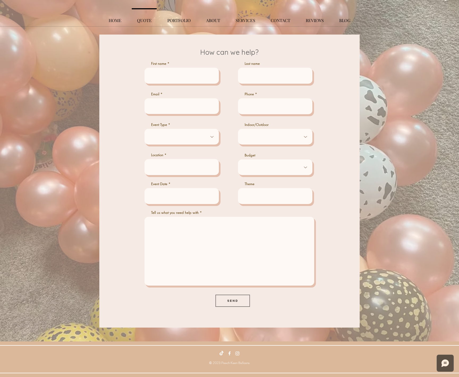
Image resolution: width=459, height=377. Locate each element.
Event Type (159, 124)
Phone (249, 94)
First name (158, 63)
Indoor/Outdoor (257, 124)
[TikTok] (221, 353)
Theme (249, 184)
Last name (252, 63)
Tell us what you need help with (175, 212)
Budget (250, 155)
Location (157, 155)
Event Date (159, 184)
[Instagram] (237, 353)
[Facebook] (229, 353)
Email (155, 94)
